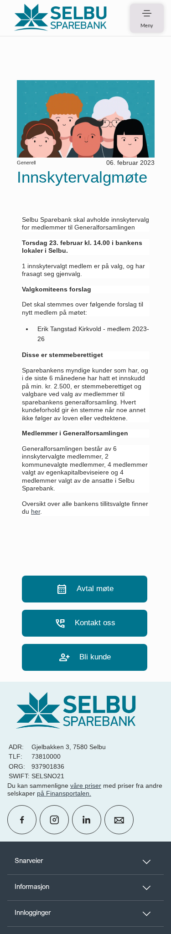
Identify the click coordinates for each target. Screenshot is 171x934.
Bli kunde (85, 657)
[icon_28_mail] (119, 819)
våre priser (85, 785)
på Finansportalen (63, 793)
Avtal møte (85, 589)
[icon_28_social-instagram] (54, 819)
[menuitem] (60, 18)
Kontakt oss (84, 623)
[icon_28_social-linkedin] (86, 819)
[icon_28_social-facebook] (21, 819)
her (35, 511)
